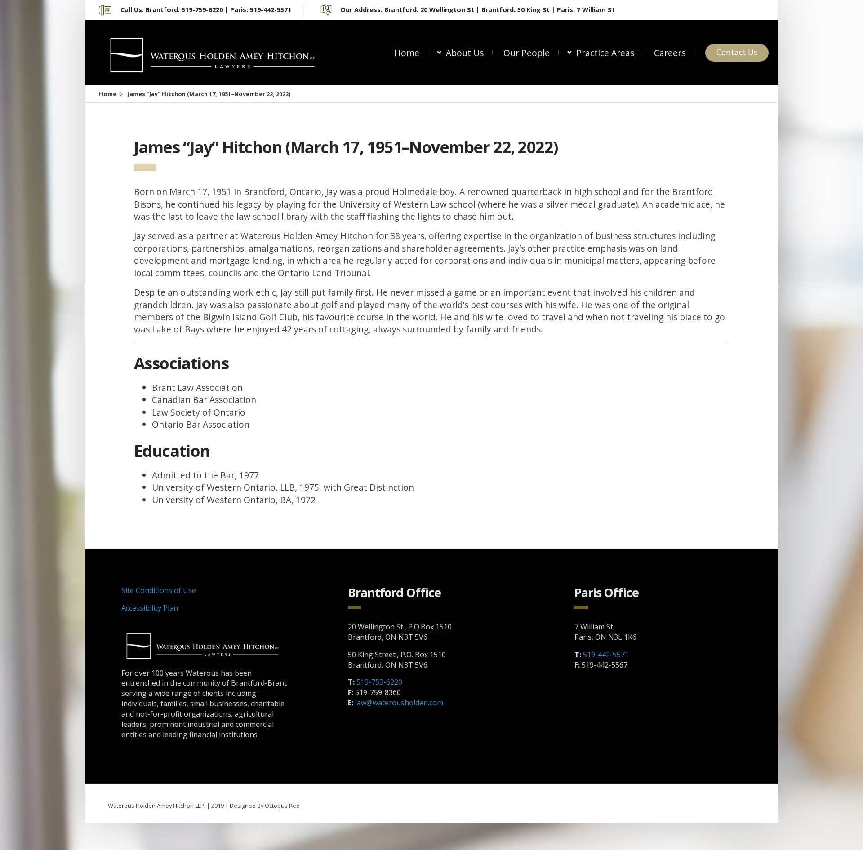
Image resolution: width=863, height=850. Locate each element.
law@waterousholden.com (399, 703)
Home (406, 53)
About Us (465, 53)
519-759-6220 (379, 682)
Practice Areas (605, 53)
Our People (526, 53)
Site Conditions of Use (158, 590)
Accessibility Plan (149, 608)
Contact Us (736, 52)
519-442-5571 (606, 655)
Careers (669, 53)
